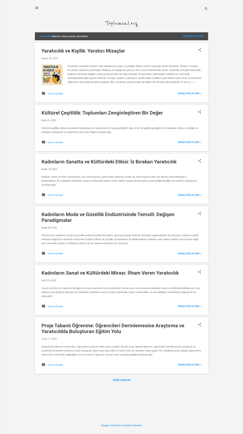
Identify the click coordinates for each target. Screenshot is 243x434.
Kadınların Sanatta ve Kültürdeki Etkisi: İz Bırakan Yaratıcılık (109, 162)
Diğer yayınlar (121, 380)
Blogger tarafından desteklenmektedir (121, 425)
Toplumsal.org (121, 23)
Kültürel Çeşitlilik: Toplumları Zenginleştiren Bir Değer (102, 113)
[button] (200, 50)
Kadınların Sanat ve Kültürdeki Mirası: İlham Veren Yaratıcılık (110, 273)
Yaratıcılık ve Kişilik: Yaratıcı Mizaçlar (83, 51)
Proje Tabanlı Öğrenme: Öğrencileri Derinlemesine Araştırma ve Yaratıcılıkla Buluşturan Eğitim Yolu (112, 328)
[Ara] (206, 9)
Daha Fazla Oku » (190, 93)
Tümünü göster (192, 36)
